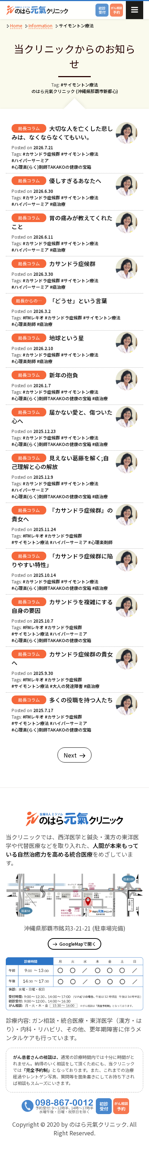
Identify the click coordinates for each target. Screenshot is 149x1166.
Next (70, 755)
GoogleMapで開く (77, 944)
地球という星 (66, 338)
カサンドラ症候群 (72, 263)
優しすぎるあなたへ (75, 180)
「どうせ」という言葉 (78, 300)
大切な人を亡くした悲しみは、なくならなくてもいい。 (62, 132)
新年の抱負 (63, 375)
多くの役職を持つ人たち (81, 699)
